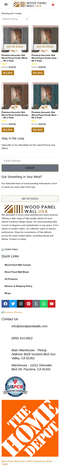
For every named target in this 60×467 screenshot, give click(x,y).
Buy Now (7, 73)
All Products (11, 279)
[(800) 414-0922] (5, 340)
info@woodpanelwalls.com (30, 326)
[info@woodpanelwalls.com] (5, 328)
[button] (6, 4)
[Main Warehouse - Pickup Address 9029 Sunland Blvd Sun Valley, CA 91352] (5, 352)
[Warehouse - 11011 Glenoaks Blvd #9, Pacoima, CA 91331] (5, 367)
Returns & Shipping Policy (18, 286)
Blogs (8, 293)
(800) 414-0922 (22, 338)
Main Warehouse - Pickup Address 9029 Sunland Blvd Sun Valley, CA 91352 (34, 354)
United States (15, 249)
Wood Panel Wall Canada (18, 265)
